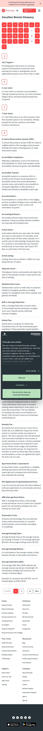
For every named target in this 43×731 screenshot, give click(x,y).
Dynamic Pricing (7, 605)
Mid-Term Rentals (27, 617)
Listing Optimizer (7, 621)
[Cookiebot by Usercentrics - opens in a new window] (30, 334)
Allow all (21, 378)
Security (5, 712)
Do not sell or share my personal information (21, 393)
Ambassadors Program (29, 692)
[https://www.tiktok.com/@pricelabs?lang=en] (29, 717)
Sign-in (24, 696)
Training (4, 684)
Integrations (26, 629)
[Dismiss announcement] (40, 3)
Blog (23, 643)
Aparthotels (26, 621)
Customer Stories (27, 647)
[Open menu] (39, 10)
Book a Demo (6, 673)
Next (37, 591)
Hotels (24, 625)
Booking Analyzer (7, 655)
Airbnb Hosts (26, 605)
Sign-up (24, 700)
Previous (7, 591)
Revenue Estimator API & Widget (12, 633)
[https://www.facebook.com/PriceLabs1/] (13, 717)
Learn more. (30, 4)
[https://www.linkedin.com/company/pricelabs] (21, 717)
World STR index (7, 643)
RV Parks (25, 613)
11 (30, 591)
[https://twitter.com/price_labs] (17, 717)
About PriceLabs (27, 673)
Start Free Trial (28, 10)
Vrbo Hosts (25, 609)
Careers (24, 684)
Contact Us (25, 680)
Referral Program (27, 688)
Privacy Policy (14, 712)
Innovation (25, 651)
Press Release (26, 662)
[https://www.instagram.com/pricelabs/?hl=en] (25, 717)
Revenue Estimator (8, 647)
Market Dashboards (8, 609)
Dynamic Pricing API (8, 629)
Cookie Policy (36, 712)
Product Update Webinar (30, 659)
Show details (31, 371)
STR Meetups (6, 659)
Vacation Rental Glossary (30, 655)
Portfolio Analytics (7, 613)
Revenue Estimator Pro (9, 617)
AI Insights (5, 625)
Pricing (24, 677)
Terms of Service (25, 712)
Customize (20, 385)
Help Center (5, 680)
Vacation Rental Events (9, 651)
